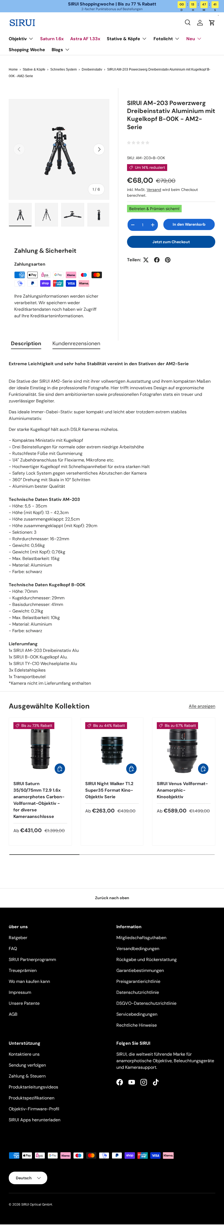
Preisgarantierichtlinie (138, 981)
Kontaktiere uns (24, 1054)
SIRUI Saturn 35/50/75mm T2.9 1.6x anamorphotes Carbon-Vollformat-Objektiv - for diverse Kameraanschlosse (38, 800)
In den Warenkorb (189, 224)
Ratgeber (18, 937)
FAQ (13, 948)
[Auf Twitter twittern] (145, 259)
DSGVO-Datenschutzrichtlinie (146, 1003)
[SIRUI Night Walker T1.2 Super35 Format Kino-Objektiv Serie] (112, 749)
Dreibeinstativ (92, 69)
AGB (13, 1014)
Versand (154, 189)
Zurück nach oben (112, 897)
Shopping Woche (27, 50)
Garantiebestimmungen (140, 970)
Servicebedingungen (136, 1014)
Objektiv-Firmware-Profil (34, 1109)
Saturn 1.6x (52, 39)
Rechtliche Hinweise (136, 1025)
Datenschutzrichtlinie (137, 992)
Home (13, 69)
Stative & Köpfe (34, 69)
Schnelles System (63, 69)
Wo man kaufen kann (29, 981)
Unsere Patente (24, 1003)
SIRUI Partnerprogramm (32, 959)
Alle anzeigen (202, 706)
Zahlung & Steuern (27, 1076)
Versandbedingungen (137, 948)
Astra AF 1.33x (85, 39)
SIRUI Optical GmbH (36, 1204)
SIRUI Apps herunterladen (34, 1120)
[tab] (26, 344)
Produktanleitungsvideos (33, 1087)
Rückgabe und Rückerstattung (146, 959)
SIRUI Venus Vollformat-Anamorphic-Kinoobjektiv (182, 790)
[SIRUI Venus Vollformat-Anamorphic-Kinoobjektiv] (184, 749)
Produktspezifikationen (31, 1098)
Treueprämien (23, 970)
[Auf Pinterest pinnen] (167, 259)
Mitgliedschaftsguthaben (141, 937)
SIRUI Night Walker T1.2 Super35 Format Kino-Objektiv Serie (109, 790)
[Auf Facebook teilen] (156, 259)
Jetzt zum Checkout (171, 241)
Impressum (20, 992)
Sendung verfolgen (27, 1065)
